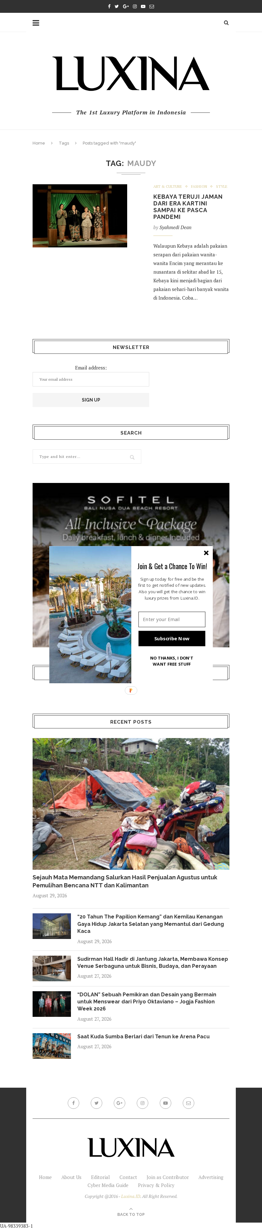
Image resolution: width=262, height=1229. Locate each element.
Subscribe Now (171, 638)
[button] (172, 566)
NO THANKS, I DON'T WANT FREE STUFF (172, 661)
